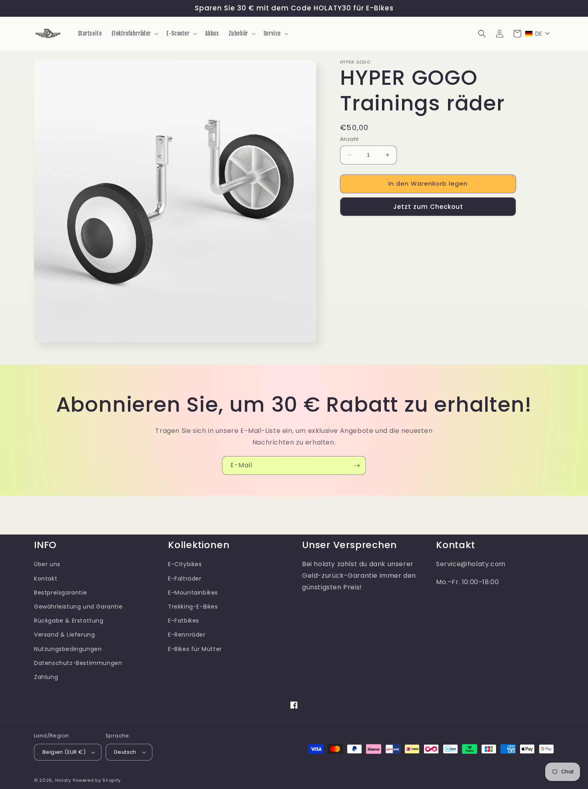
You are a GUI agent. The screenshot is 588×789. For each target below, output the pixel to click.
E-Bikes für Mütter (195, 649)
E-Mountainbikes (193, 593)
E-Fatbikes (183, 621)
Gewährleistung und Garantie (78, 607)
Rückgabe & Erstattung (69, 621)
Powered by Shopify (97, 780)
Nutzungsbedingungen (68, 649)
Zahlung (46, 677)
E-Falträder (185, 579)
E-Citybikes (185, 564)
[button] (134, 33)
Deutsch (125, 752)
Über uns (47, 564)
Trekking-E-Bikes (193, 607)
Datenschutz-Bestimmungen (78, 663)
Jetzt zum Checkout (428, 206)
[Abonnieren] (357, 465)
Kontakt (45, 579)
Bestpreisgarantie (60, 593)
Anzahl (349, 139)
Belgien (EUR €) (64, 752)
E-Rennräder (187, 635)
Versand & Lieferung (64, 635)
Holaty (63, 780)
